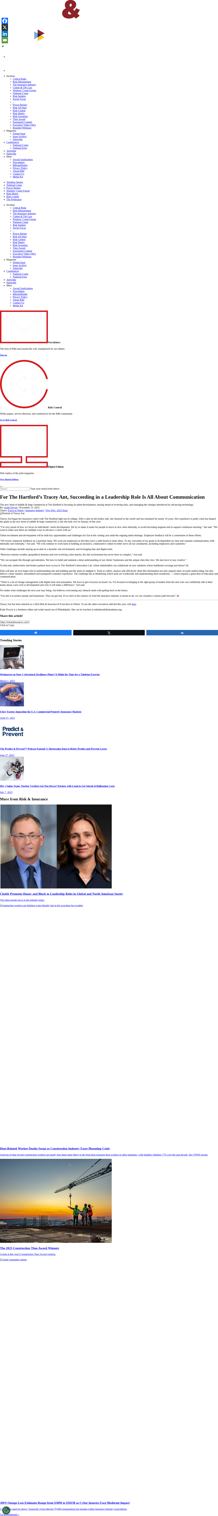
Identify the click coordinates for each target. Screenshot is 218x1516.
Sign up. (3, 355)
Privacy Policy (20, 168)
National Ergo (20, 148)
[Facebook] (5, 21)
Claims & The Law (22, 87)
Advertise (11, 150)
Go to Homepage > (9, 1514)
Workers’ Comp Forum (24, 90)
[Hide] (3, 46)
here (134, 604)
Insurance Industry (34, 510)
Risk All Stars (20, 107)
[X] (5, 27)
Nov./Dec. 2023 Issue (57, 510)
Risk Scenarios (20, 116)
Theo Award (19, 119)
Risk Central (19, 110)
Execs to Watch (16, 510)
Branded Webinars (22, 127)
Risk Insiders (19, 96)
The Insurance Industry (24, 84)
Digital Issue (19, 133)
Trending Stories (14, 182)
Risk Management (22, 81)
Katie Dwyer (10, 507)
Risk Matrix (19, 113)
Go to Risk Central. (8, 420)
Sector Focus (19, 99)
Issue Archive (19, 136)
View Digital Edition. (9, 479)
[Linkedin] (5, 34)
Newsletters (19, 162)
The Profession (14, 199)
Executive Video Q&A (24, 125)
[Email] (5, 40)
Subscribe (18, 139)
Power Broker (20, 104)
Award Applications (23, 159)
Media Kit (18, 176)
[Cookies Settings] (6, 1510)
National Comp (20, 93)
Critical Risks (19, 79)
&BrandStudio (20, 165)
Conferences (12, 142)
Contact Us (18, 174)
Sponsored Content (22, 122)
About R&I (18, 171)
